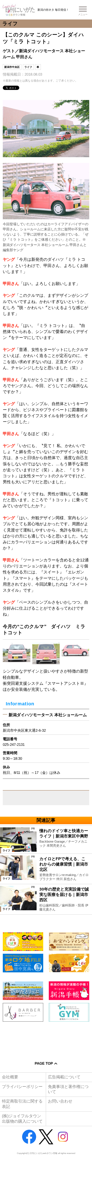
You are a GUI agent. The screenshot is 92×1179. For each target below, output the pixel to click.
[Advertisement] (46, 1038)
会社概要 (10, 1077)
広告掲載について (64, 1077)
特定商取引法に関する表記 (22, 1104)
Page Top (44, 1063)
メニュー (83, 14)
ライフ (28, 67)
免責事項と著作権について (68, 1089)
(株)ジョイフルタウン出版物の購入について (22, 1118)
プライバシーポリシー (22, 1086)
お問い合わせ (60, 1101)
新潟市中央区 (12, 67)
